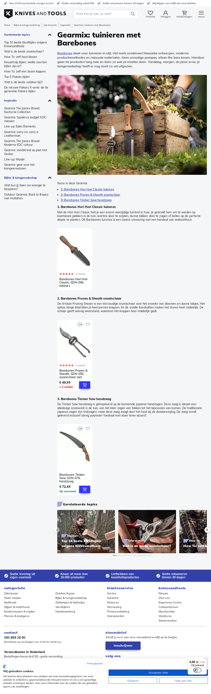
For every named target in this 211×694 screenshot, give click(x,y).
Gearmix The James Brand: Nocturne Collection (22, 110)
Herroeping (114, 607)
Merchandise (167, 611)
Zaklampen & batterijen (70, 602)
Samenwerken (168, 620)
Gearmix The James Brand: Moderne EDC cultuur (22, 143)
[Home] (35, 12)
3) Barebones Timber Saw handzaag (86, 200)
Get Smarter (50, 25)
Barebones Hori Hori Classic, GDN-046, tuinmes (73, 282)
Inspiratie (65, 25)
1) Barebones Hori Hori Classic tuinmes (87, 189)
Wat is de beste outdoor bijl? (23, 82)
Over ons (164, 598)
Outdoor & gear (65, 593)
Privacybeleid (94, 663)
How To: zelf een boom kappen (25, 71)
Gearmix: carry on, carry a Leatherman (21, 134)
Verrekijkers (62, 607)
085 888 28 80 (14, 637)
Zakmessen (11, 593)
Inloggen (166, 16)
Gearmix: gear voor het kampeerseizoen (19, 166)
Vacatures (165, 616)
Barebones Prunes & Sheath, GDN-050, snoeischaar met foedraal (73, 374)
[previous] (63, 530)
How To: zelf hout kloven (20, 57)
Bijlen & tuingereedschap (27, 25)
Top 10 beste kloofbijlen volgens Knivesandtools (25, 44)
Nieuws (163, 593)
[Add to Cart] (84, 385)
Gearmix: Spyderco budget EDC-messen (25, 119)
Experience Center (170, 602)
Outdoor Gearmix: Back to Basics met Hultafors (26, 196)
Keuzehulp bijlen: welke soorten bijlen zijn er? (25, 64)
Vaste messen (12, 598)
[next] (200, 530)
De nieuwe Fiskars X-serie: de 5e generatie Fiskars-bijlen (26, 89)
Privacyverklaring (118, 611)
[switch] (197, 670)
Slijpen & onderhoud (16, 607)
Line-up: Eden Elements (20, 126)
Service (111, 593)
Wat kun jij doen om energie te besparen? (25, 187)
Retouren (113, 602)
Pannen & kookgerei (16, 616)
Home (7, 25)
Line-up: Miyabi (14, 159)
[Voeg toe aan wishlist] (87, 324)
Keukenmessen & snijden (19, 611)
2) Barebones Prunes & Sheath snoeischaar (90, 195)
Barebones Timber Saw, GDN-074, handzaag (72, 478)
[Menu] (204, 659)
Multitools (10, 602)
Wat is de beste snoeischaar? (24, 51)
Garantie (112, 598)
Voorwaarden (115, 616)
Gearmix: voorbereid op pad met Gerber (25, 152)
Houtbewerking (65, 611)
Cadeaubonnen (168, 607)
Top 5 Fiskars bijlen (17, 77)
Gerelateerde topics (17, 34)
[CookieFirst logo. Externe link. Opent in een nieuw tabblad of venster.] (4, 666)
